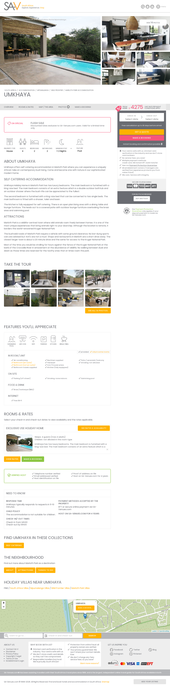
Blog (154, 649)
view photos (153, 22)
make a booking (33, 459)
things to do (45, 570)
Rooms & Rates (26, 107)
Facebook (118, 649)
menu (158, 7)
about (9, 570)
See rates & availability (93, 428)
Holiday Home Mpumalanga (54, 19)
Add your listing (149, 681)
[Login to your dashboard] (148, 7)
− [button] (4, 606)
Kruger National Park (44, 228)
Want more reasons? (89, 663)
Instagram (118, 654)
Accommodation (27, 90)
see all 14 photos (98, 310)
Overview (8, 107)
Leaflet (154, 631)
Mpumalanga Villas (39, 588)
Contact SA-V (12, 649)
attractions (25, 570)
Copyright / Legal (13, 656)
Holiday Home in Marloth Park (28, 185)
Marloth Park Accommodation (79, 90)
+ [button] (4, 602)
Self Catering (14, 545)
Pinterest (137, 654)
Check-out (151, 116)
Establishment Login (15, 661)
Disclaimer (10, 651)
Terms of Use (12, 658)
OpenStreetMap (164, 631)
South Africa (10, 90)
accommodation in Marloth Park (50, 167)
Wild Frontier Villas (60, 588)
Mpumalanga (43, 90)
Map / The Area (46, 107)
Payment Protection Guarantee (143, 165)
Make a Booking (83, 107)
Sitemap (105, 682)
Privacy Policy (12, 654)
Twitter (136, 649)
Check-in (131, 116)
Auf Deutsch (142, 199)
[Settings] (152, 7)
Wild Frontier (57, 90)
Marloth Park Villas (80, 588)
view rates (12, 459)
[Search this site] (143, 7)
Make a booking (85, 608)
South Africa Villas (19, 588)
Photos (62, 107)
